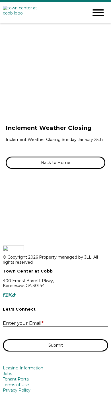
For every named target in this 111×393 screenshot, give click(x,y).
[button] (55, 163)
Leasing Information (23, 368)
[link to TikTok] (14, 295)
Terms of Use (16, 384)
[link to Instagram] (6, 295)
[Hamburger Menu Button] (98, 12)
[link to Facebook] (4, 295)
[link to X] (10, 295)
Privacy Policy (16, 390)
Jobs (7, 373)
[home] (41, 13)
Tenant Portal (16, 379)
